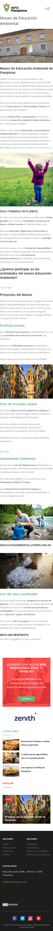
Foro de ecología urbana (18, 404)
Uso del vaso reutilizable (19, 594)
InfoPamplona (13, 79)
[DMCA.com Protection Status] (10, 904)
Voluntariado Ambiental (18, 458)
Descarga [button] (4, 451)
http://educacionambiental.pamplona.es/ (32, 147)
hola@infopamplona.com (15, 882)
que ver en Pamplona (35, 92)
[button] (47, 8)
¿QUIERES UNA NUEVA (26, 668)
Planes (8, 799)
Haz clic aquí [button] (6, 287)
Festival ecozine (12, 325)
